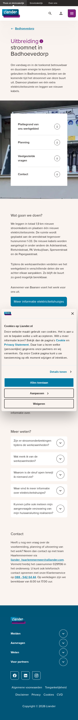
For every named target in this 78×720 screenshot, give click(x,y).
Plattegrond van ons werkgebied (28, 126)
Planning (23, 142)
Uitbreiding (24, 41)
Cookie (61, 340)
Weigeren (39, 403)
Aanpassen (37, 393)
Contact (23, 174)
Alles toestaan (39, 382)
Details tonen (58, 371)
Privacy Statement (16, 344)
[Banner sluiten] (72, 313)
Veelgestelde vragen (26, 158)
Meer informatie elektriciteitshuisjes (39, 301)
